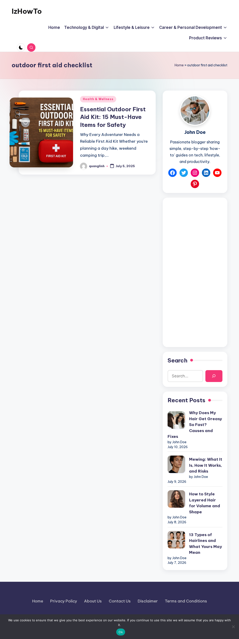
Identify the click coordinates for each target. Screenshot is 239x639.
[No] (233, 626)
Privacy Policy (63, 601)
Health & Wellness (98, 99)
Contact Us (120, 601)
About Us (93, 601)
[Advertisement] (195, 272)
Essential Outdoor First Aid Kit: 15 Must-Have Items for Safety (113, 117)
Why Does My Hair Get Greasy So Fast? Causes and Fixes (195, 424)
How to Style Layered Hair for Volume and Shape (204, 502)
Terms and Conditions (186, 601)
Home (179, 65)
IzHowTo (27, 11)
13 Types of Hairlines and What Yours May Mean (205, 543)
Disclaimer (148, 601)
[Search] (213, 376)
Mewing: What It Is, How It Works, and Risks (205, 465)
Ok (121, 632)
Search (177, 360)
